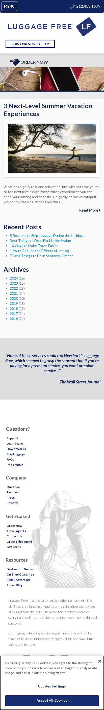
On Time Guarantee (20, 574)
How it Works (16, 449)
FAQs (10, 459)
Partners (13, 492)
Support (12, 438)
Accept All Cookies (52, 700)
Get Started (18, 516)
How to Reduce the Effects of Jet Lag (39, 250)
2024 (14, 278)
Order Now (34, 62)
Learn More (15, 443)
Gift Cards (14, 547)
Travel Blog (14, 585)
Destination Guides (20, 569)
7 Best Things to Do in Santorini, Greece (41, 256)
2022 (14, 288)
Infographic (15, 465)
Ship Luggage (16, 454)
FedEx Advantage (19, 580)
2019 (14, 303)
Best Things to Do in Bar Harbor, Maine (40, 240)
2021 (14, 293)
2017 (14, 313)
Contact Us (14, 536)
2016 (14, 318)
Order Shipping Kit (19, 541)
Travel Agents (16, 531)
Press (11, 497)
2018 (14, 308)
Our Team (13, 487)
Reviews (12, 503)
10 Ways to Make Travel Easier (34, 245)
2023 (14, 283)
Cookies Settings (52, 686)
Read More (89, 210)
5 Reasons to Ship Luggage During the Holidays (47, 235)
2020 (14, 298)
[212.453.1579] (72, 6)
